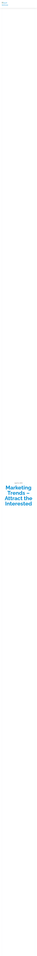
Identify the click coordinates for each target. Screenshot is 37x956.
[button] (33, 4)
